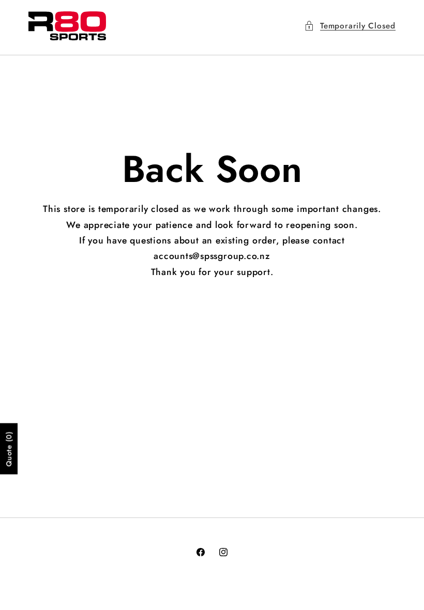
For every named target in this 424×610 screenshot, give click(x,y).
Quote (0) (9, 448)
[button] (350, 26)
